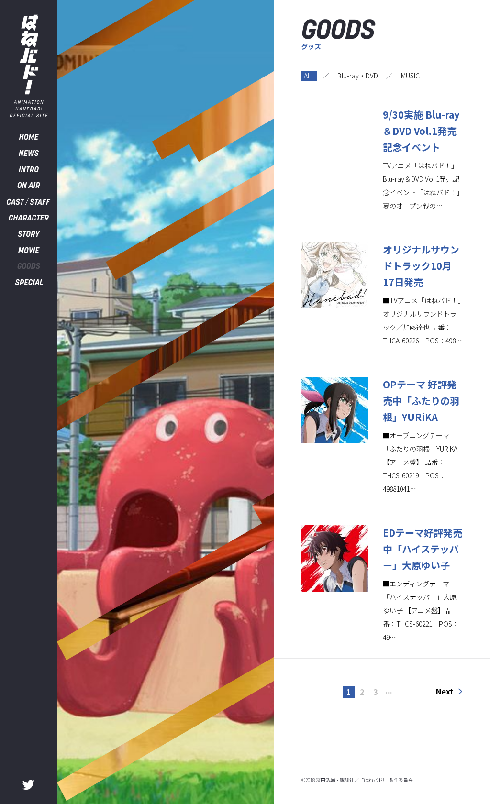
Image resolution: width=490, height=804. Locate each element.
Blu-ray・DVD (357, 75)
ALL (309, 75)
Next (445, 691)
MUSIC (410, 75)
